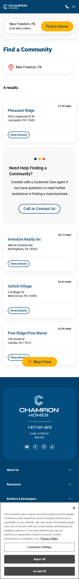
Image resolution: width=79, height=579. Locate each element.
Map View (42, 362)
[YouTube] (26, 446)
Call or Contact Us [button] (39, 208)
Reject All (39, 559)
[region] (39, 540)
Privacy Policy (49, 538)
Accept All (39, 571)
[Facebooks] (35, 446)
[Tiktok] (52, 446)
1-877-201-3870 (40, 427)
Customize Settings (39, 547)
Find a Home (57, 26)
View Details (18, 135)
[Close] (74, 508)
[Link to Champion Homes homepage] (15, 6)
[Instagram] (43, 446)
